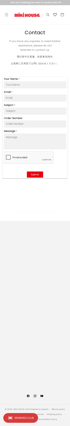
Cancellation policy (48, 419)
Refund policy (58, 409)
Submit (35, 174)
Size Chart (13, 371)
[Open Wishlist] (55, 14)
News (10, 300)
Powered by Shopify (39, 409)
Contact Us (14, 378)
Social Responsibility (19, 263)
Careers (11, 307)
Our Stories (13, 293)
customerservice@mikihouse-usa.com (35, 211)
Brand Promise (16, 256)
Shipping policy (54, 414)
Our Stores (13, 249)
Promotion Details (18, 385)
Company (13, 241)
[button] (6, 14)
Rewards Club (15, 285)
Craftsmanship (16, 271)
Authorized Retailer (18, 278)
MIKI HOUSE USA (21, 409)
